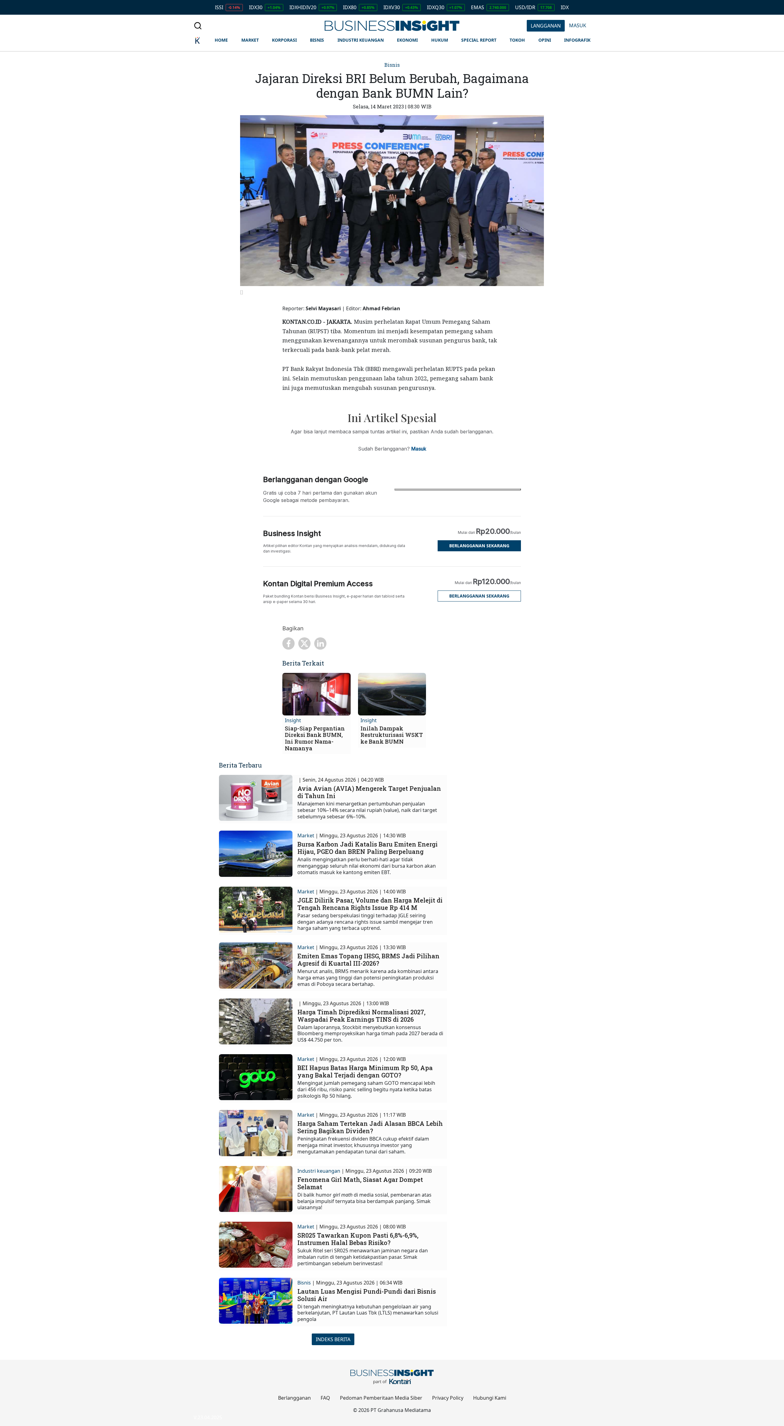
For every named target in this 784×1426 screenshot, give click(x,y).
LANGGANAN (546, 25)
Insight (293, 720)
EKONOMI (407, 40)
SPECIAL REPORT (478, 40)
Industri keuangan (318, 1171)
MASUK (577, 25)
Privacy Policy (447, 1397)
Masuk (418, 449)
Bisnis (392, 65)
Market (305, 835)
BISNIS (317, 40)
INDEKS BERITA (333, 1339)
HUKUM (439, 40)
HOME (221, 40)
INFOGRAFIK (577, 40)
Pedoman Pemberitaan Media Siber (381, 1397)
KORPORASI (284, 40)
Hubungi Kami (489, 1397)
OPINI (544, 40)
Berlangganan (294, 1397)
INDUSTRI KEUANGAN (360, 40)
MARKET (250, 40)
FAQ (325, 1397)
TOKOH (517, 40)
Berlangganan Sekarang (479, 546)
